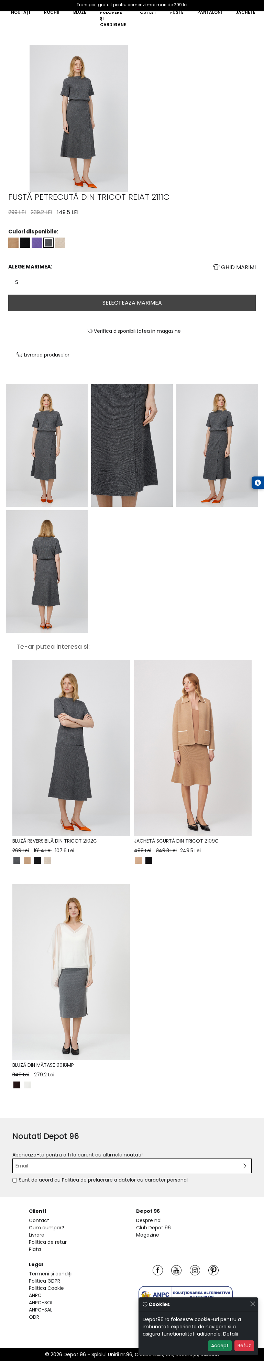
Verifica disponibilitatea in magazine (136, 331)
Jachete (245, 12)
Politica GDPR (44, 1280)
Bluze (79, 12)
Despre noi (149, 1220)
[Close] (252, 1303)
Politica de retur (48, 1242)
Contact (39, 1220)
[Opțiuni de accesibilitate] (258, 482)
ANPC (35, 1295)
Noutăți (20, 12)
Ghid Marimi (238, 267)
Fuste (177, 12)
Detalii (230, 1333)
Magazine (147, 1234)
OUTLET (148, 12)
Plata (35, 1249)
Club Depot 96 (153, 1227)
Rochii (51, 12)
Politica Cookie (46, 1288)
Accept (220, 1345)
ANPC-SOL (41, 1302)
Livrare (36, 1234)
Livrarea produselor (46, 354)
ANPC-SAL (40, 1309)
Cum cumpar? (46, 1227)
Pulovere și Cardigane (113, 18)
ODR (34, 1317)
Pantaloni (209, 12)
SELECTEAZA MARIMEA (132, 303)
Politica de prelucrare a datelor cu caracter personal (125, 1179)
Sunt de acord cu (103, 1180)
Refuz (244, 1345)
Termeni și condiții (51, 1273)
